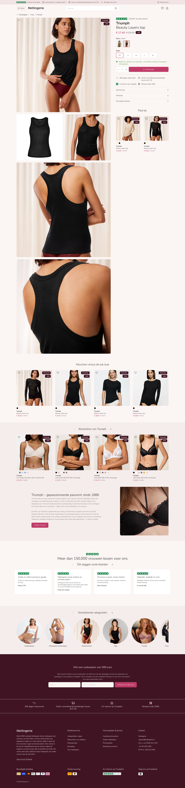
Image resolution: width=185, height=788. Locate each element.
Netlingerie (142, 736)
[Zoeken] (116, 8)
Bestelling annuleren (110, 746)
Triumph (39, 15)
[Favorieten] (162, 8)
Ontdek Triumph (40, 525)
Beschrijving (120, 90)
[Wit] (61, 472)
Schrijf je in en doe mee (126, 685)
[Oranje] (105, 472)
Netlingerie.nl (25, 782)
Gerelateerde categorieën (92, 612)
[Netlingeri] (36, 8)
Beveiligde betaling (123, 101)
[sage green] (119, 44)
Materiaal (119, 95)
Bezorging (71, 746)
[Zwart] (119, 143)
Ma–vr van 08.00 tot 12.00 (147, 743)
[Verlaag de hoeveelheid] (118, 69)
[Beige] (59, 472)
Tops (32, 15)
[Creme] (117, 143)
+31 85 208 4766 (144, 746)
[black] (126, 44)
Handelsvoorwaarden (110, 736)
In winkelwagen (148, 69)
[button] (92, 8)
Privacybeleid (107, 743)
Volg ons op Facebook (24, 759)
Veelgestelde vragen (74, 736)
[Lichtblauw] (22, 472)
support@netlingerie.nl (146, 740)
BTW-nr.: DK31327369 (146, 750)
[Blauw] (20, 472)
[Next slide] (112, 564)
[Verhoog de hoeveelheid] (126, 69)
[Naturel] (17, 472)
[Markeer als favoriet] (19, 20)
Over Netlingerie (73, 750)
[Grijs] (25, 472)
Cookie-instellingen (109, 740)
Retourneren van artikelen (76, 740)
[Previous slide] (72, 564)
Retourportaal (72, 743)
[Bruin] (66, 472)
